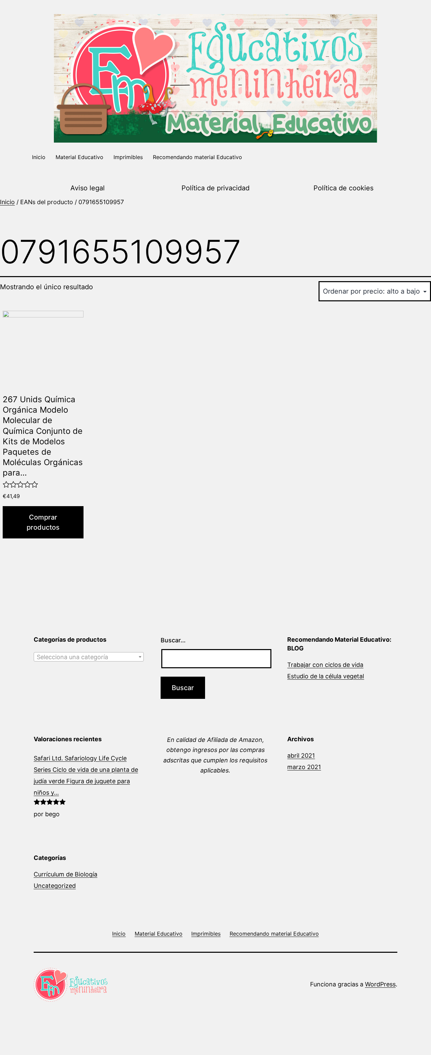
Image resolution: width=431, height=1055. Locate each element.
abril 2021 (301, 755)
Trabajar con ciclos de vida (325, 664)
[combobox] (89, 657)
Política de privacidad (215, 188)
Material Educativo (79, 157)
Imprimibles (128, 157)
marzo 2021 (304, 766)
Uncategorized (55, 885)
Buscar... (173, 640)
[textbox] (88, 657)
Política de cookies (343, 188)
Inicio (38, 157)
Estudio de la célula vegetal (325, 676)
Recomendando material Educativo (197, 157)
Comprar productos (43, 522)
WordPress (380, 984)
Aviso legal (87, 188)
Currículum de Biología (65, 874)
